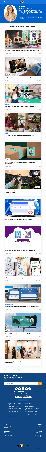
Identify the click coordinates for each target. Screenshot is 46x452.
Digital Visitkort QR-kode (13, 406)
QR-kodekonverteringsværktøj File (14, 418)
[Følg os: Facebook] (26, 388)
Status (5, 434)
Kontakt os (6, 427)
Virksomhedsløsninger (8, 435)
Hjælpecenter (6, 428)
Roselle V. (23, 6)
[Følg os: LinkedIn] (16, 388)
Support (40, 424)
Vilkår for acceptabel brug (37, 434)
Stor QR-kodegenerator (29, 406)
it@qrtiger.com (39, 426)
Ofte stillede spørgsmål (8, 426)
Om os (5, 432)
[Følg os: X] (29, 388)
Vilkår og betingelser (38, 432)
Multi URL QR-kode (28, 403)
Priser (5, 436)
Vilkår (40, 431)
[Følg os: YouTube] (19, 388)
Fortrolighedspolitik (38, 435)
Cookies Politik (39, 436)
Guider (5, 424)
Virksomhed (7, 431)
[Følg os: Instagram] (23, 388)
